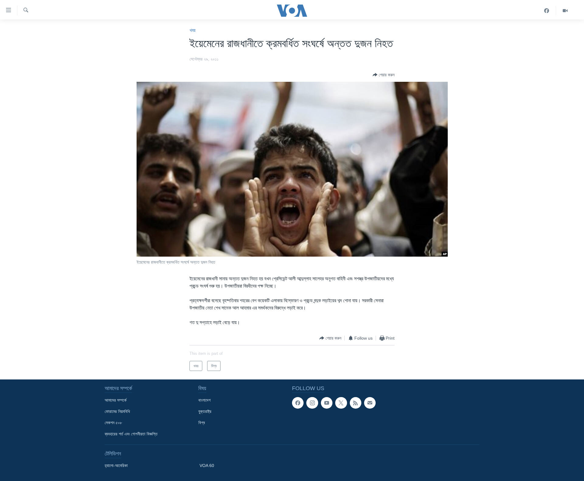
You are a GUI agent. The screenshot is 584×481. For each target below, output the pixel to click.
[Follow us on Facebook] (298, 403)
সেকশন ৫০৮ (113, 422)
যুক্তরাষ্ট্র (204, 411)
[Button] (384, 74)
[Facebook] (546, 10)
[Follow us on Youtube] (326, 403)
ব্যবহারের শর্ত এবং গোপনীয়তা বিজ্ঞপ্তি (131, 433)
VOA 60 (207, 465)
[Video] (565, 10)
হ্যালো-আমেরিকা (116, 465)
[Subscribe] (370, 403)
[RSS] (355, 403)
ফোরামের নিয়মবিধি (117, 411)
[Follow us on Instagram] (312, 403)
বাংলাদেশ (204, 400)
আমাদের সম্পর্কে (116, 400)
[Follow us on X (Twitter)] (341, 403)
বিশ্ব (201, 422)
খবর (192, 30)
